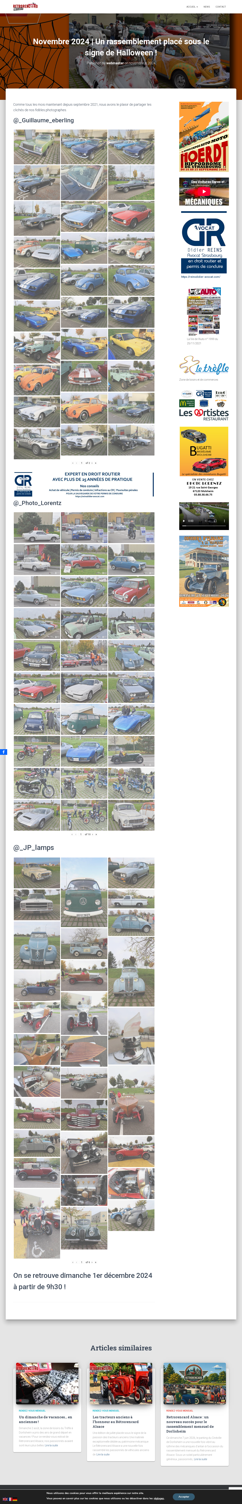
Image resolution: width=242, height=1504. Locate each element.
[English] (5, 1498)
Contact (221, 6)
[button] (197, 6)
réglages (159, 1498)
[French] (10, 1498)
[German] (15, 1498)
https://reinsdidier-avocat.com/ (200, 276)
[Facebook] (3, 752)
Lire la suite (51, 1445)
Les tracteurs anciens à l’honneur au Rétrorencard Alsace (116, 1422)
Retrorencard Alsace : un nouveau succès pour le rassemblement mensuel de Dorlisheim (190, 1424)
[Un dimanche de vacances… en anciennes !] (47, 1383)
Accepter (183, 1497)
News (207, 6)
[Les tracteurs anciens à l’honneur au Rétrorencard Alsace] (121, 1383)
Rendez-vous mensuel (32, 1410)
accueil (191, 6)
